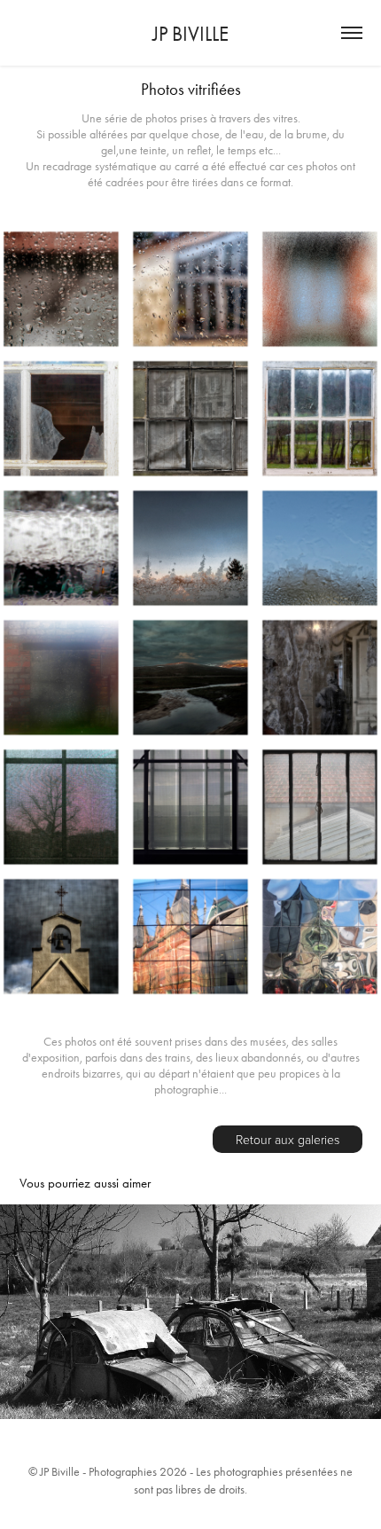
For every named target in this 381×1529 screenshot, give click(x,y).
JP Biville (190, 34)
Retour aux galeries (287, 1139)
